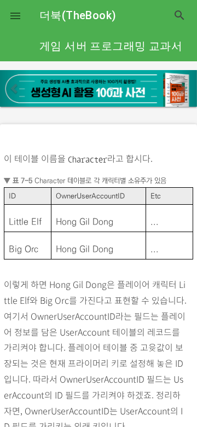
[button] (15, 15)
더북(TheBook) (77, 15)
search (179, 15)
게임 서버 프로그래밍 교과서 (110, 46)
